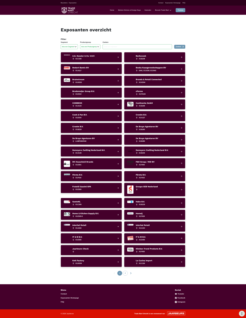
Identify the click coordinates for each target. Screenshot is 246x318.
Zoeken (105, 42)
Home (112, 10)
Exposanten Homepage (173, 3)
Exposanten (72, 3)
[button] (91, 57)
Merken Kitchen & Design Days (129, 10)
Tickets (180, 10)
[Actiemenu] (242, 313)
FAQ (183, 3)
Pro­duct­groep (85, 42)
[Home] (69, 10)
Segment (64, 42)
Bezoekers (64, 3)
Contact (160, 3)
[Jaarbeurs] (176, 313)
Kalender (148, 10)
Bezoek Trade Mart (162, 10)
